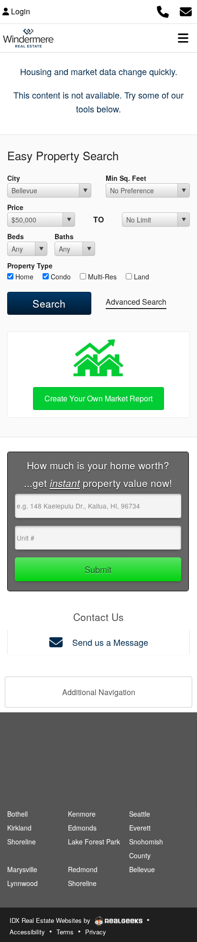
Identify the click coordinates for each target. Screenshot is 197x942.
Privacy (95, 931)
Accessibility (27, 931)
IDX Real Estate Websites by (51, 920)
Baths (64, 236)
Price (15, 207)
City (13, 178)
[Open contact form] (186, 10)
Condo (60, 276)
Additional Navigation (98, 692)
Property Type (30, 265)
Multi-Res (101, 276)
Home (23, 276)
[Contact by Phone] (163, 10)
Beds (15, 236)
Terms (65, 931)
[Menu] (183, 37)
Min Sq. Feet (126, 178)
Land (140, 276)
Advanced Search (136, 301)
